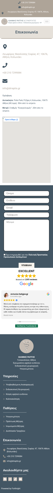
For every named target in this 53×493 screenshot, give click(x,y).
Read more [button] (8, 315)
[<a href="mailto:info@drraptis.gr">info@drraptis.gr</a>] (4, 81)
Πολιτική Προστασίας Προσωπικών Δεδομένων (26, 256)
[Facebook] (5, 479)
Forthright (16, 488)
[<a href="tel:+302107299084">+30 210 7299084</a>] (4, 65)
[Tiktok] (15, 479)
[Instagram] (10, 479)
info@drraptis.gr (11, 88)
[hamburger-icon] (47, 21)
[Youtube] (20, 479)
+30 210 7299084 (11, 72)
